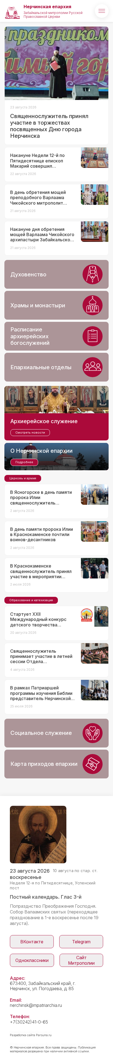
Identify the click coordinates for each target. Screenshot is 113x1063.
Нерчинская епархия (47, 6)
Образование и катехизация (31, 600)
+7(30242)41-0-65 (29, 1022)
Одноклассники (32, 960)
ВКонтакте (31, 941)
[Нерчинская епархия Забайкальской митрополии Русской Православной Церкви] (12, 11)
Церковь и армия (22, 478)
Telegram (81, 941)
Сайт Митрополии (81, 960)
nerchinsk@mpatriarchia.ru (36, 1005)
